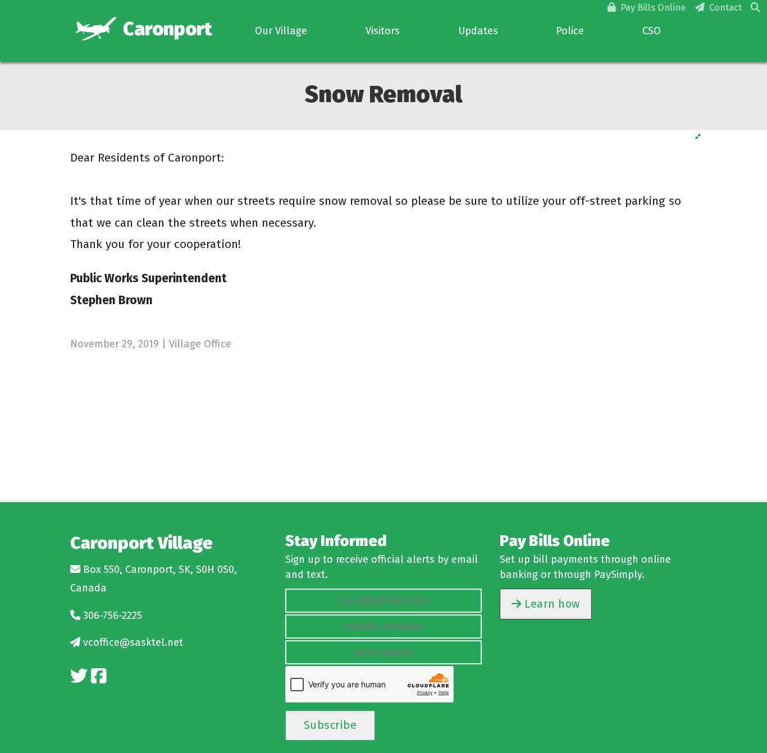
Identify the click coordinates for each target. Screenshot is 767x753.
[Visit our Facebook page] (98, 676)
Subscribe (330, 725)
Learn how (551, 603)
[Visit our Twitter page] (79, 676)
